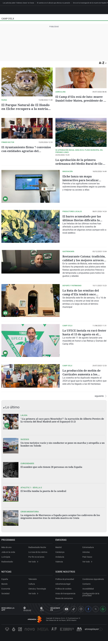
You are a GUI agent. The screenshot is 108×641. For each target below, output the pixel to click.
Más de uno (6, 547)
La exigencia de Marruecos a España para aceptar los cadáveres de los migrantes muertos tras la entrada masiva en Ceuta (60, 517)
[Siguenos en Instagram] (81, 609)
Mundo (4, 584)
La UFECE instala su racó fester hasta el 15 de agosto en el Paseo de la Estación (84, 334)
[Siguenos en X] (96, 609)
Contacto (86, 584)
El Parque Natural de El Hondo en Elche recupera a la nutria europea (25, 109)
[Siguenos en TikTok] (74, 609)
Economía (5, 589)
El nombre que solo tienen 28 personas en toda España (51, 467)
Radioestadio (7, 562)
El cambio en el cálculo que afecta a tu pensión (53, 3)
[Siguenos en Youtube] (66, 609)
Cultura (31, 584)
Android (27, 610)
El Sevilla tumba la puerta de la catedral (43, 491)
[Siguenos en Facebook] (88, 609)
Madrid (58, 547)
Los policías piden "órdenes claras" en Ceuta (18, 3)
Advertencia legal (62, 584)
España (4, 579)
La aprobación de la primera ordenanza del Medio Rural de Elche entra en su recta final (80, 163)
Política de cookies (63, 589)
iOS (42, 610)
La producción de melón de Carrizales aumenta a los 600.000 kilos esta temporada (82, 374)
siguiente (99, 396)
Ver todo (32, 562)
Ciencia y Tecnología (37, 589)
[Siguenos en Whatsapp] (103, 609)
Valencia (59, 562)
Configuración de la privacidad (90, 594)
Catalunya (59, 552)
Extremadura (88, 547)
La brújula (5, 557)
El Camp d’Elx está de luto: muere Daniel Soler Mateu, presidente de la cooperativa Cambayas (80, 100)
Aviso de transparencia (65, 593)
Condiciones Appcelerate (93, 579)
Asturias (86, 552)
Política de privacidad (64, 579)
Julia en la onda (8, 552)
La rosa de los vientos (37, 552)
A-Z (102, 63)
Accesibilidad (88, 589)
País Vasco (87, 557)
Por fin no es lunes (36, 557)
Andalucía (59, 557)
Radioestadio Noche (37, 547)
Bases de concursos (64, 598)
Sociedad (5, 593)
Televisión (32, 579)
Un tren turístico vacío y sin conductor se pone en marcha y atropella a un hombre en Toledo (63, 444)
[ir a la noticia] (10, 421)
